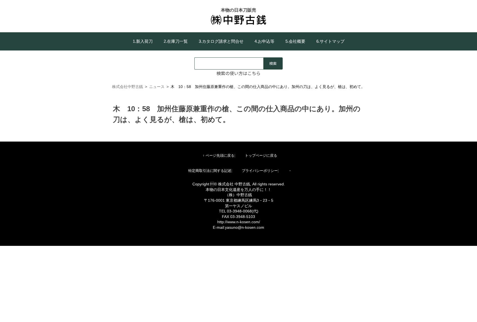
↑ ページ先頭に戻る (218, 155)
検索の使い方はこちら (238, 73)
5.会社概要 (295, 41)
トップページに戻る (261, 155)
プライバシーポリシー (260, 171)
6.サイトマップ (330, 41)
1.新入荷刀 (143, 41)
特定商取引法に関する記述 (209, 171)
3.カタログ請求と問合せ (221, 41)
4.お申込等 (264, 41)
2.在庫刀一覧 (176, 41)
